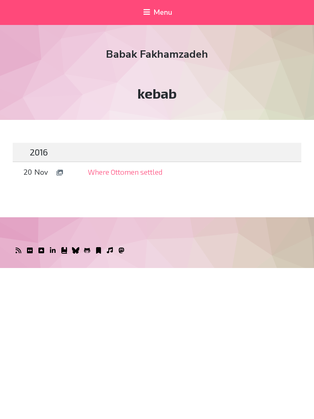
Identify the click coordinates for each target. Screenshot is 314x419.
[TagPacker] (98, 250)
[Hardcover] (64, 250)
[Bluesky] (75, 250)
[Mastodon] (121, 250)
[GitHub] (87, 250)
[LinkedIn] (52, 250)
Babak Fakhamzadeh (157, 54)
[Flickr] (30, 250)
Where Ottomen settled (125, 171)
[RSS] (18, 250)
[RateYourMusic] (110, 250)
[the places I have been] (41, 250)
